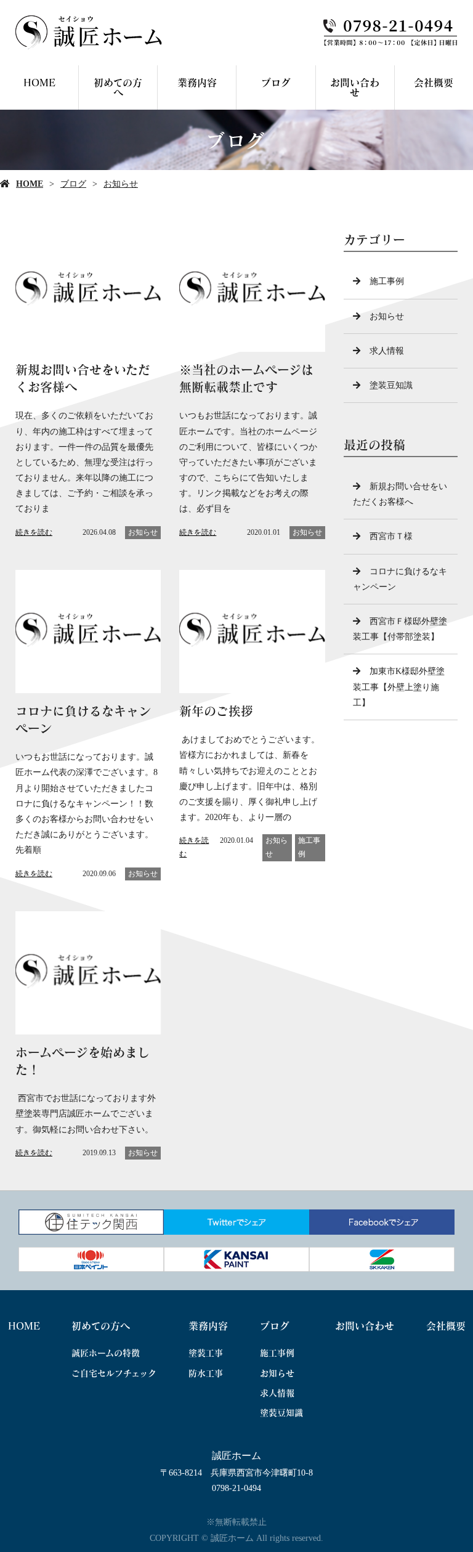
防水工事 (205, 1373)
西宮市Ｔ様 (391, 536)
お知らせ (120, 184)
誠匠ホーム (236, 1455)
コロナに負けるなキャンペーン (400, 579)
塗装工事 (205, 1352)
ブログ (276, 82)
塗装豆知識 (391, 385)
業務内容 (197, 82)
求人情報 (387, 350)
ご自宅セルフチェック (113, 1373)
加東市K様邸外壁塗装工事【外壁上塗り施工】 (399, 687)
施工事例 (309, 847)
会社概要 (433, 82)
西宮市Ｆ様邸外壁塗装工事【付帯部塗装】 (400, 629)
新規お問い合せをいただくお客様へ (400, 494)
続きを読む (33, 532)
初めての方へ (118, 87)
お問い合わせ (354, 87)
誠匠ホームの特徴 (105, 1352)
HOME (39, 82)
